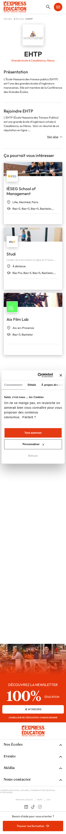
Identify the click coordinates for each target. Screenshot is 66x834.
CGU (48, 800)
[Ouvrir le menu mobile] (58, 7)
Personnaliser (31, 444)
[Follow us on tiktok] (33, 807)
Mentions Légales (24, 800)
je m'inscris (33, 709)
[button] (33, 745)
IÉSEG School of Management (21, 191)
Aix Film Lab (18, 319)
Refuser (33, 455)
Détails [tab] (31, 384)
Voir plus (52, 137)
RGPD (39, 800)
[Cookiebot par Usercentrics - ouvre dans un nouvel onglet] (39, 375)
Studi (11, 254)
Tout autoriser (33, 432)
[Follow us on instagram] (40, 807)
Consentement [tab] (13, 384)
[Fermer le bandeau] (60, 375)
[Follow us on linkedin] (26, 807)
